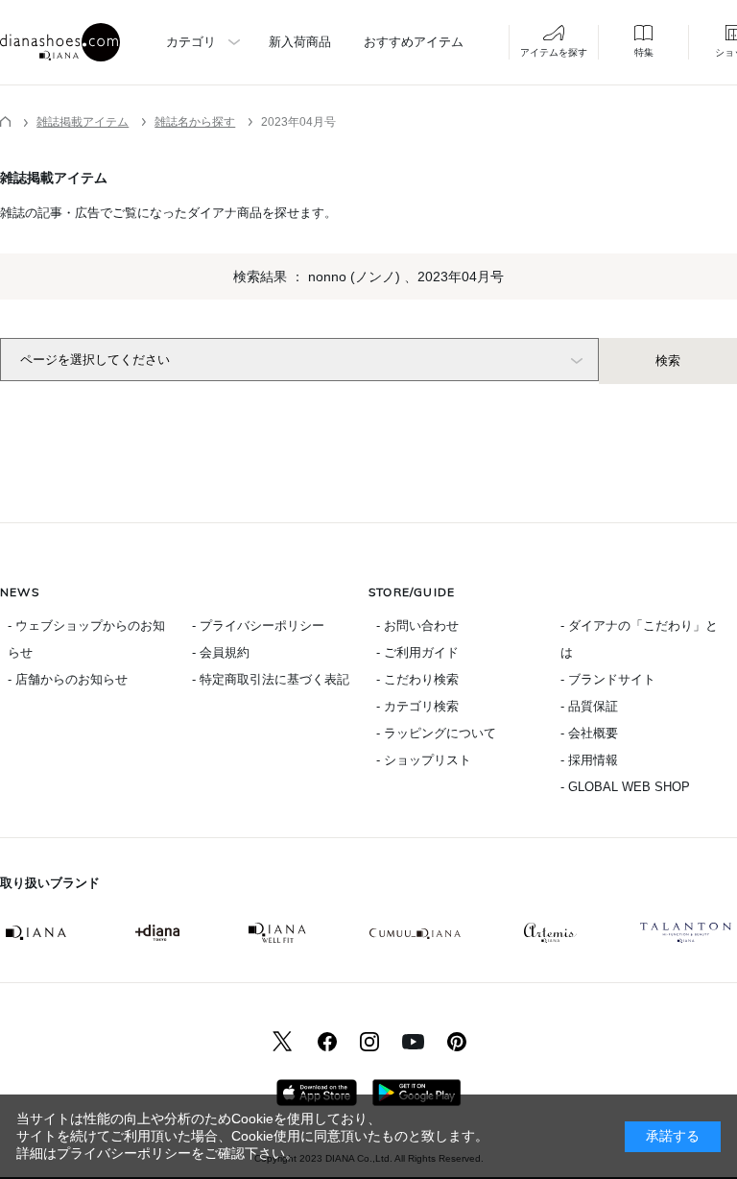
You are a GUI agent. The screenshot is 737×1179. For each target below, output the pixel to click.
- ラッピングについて (436, 733)
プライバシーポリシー (124, 1153)
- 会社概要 (589, 733)
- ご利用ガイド (417, 652)
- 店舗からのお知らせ (68, 679)
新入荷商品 (300, 42)
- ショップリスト (423, 760)
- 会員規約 (221, 652)
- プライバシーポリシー (258, 625)
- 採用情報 (589, 760)
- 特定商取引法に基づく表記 (270, 679)
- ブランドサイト (607, 679)
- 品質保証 (589, 706)
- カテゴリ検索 (417, 706)
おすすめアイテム (414, 42)
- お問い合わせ (417, 625)
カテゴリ (191, 42)
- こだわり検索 (417, 679)
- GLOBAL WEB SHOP (625, 787)
